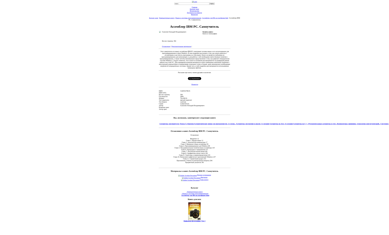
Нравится (194, 84)
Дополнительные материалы (181, 46)
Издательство (194, 11)
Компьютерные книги (167, 18)
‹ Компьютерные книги (194, 192)
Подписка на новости (194, 13)
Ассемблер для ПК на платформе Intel (215, 18)
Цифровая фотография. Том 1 (194, 221)
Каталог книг (194, 9)
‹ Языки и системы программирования (194, 193)
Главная (194, 7)
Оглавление (166, 46)
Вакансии (194, 14)
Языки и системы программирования (188, 18)
